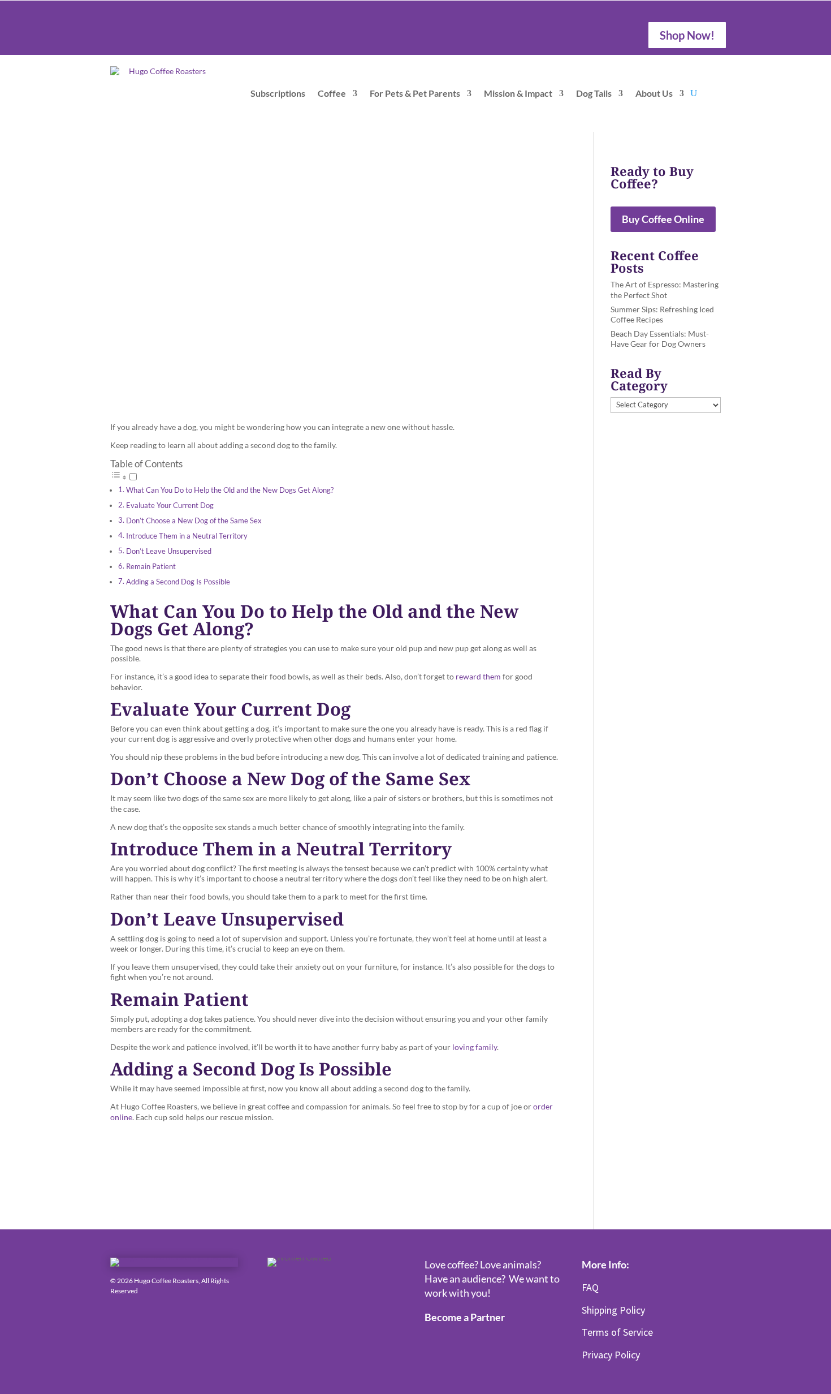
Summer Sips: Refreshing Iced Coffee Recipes (662, 314)
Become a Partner (465, 1317)
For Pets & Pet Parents (415, 93)
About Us (654, 93)
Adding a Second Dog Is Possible (178, 582)
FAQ (590, 1287)
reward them (478, 676)
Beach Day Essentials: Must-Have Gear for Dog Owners (660, 338)
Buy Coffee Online (663, 219)
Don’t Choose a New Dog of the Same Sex (194, 521)
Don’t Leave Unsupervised (168, 551)
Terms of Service (617, 1332)
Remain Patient (151, 566)
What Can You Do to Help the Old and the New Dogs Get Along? (230, 490)
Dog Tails (594, 93)
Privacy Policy (611, 1354)
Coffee (332, 93)
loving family (474, 1047)
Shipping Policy (613, 1309)
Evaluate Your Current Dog (170, 505)
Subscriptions (277, 93)
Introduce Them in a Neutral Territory (187, 536)
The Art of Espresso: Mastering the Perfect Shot (665, 289)
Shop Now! (687, 35)
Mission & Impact (518, 93)
